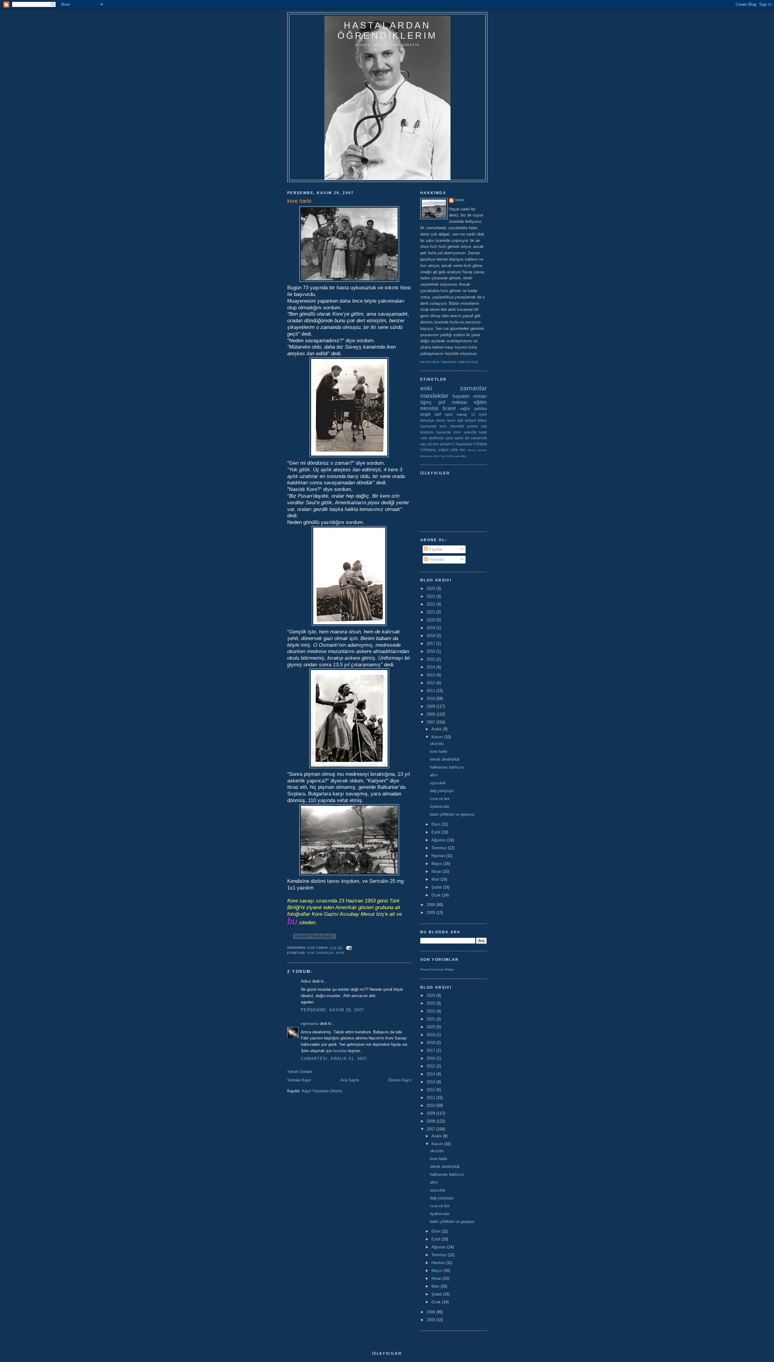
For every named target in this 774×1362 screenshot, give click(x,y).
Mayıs (437, 863)
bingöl (425, 414)
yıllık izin (457, 450)
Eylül (436, 832)
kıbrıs (450, 456)
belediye (427, 420)
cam (423, 438)
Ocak (436, 895)
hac (443, 456)
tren (436, 444)
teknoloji (429, 408)
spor (449, 414)
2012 (431, 683)
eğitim (480, 402)
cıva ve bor (440, 798)
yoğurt (443, 450)
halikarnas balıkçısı (447, 767)
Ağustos (439, 840)
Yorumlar (436, 559)
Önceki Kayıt (399, 1080)
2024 (431, 588)
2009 (431, 706)
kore (340, 952)
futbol (482, 420)
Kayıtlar (435, 549)
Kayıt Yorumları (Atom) (322, 1091)
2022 (431, 604)
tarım (451, 420)
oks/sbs (437, 743)
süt (429, 444)
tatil (460, 420)
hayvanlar (428, 426)
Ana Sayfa (349, 1080)
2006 (431, 904)
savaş (462, 414)
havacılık (443, 432)
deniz (440, 420)
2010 (431, 698)
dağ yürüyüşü (442, 790)
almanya (426, 456)
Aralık (437, 729)
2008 (431, 714)
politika (480, 408)
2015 (431, 659)
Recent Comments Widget (437, 969)
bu (292, 921)
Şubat (437, 887)
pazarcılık (479, 438)
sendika (460, 456)
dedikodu (436, 438)
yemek (472, 426)
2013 (431, 675)
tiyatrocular (439, 806)
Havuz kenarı (477, 450)
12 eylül (479, 414)
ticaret (449, 408)
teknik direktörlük (445, 759)
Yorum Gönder (299, 1071)
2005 (431, 912)
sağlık (465, 408)
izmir (457, 432)
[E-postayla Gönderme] (349, 947)
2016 (431, 651)
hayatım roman (470, 396)
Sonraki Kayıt (299, 1080)
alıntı (436, 456)
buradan (340, 1050)
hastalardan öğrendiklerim (387, 30)
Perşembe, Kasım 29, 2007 (332, 1010)
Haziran (438, 855)
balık (483, 432)
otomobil (457, 426)
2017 (431, 643)
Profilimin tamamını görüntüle (449, 362)
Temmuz (439, 848)
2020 (431, 620)
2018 (431, 635)
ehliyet (470, 420)
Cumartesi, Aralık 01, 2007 (334, 1058)
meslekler (434, 395)
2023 (431, 596)
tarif (437, 414)
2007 (431, 722)
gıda (449, 438)
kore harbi (438, 751)
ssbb (459, 200)
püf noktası (452, 402)
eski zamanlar (320, 952)
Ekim (436, 824)
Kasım (437, 737)
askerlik (470, 432)
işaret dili (462, 438)
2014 (431, 667)
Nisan (437, 871)
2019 (431, 628)
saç (423, 444)
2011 (431, 690)
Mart (436, 879)
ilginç (426, 402)
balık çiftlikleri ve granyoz (452, 814)
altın (433, 775)
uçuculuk (438, 783)
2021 (431, 612)
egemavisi (310, 1023)
